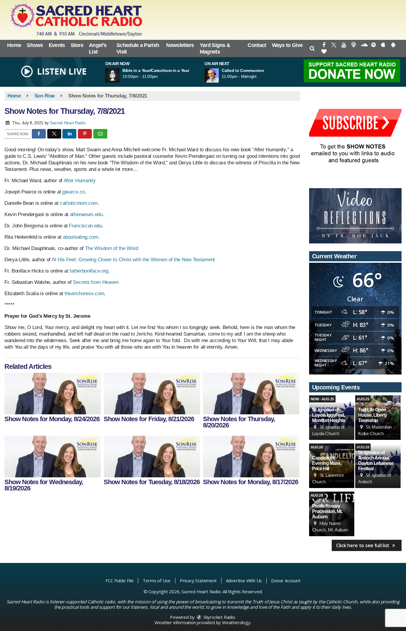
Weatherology (236, 622)
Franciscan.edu (85, 226)
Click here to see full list (363, 545)
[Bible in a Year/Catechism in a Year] (119, 75)
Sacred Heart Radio (68, 122)
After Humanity (80, 180)
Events (57, 45)
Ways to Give (287, 45)
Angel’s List (97, 48)
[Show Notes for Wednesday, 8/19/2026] (52, 456)
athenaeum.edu (86, 214)
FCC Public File (119, 580)
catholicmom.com (79, 203)
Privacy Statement (198, 580)
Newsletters (180, 45)
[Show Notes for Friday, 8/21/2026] (152, 393)
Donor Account (285, 580)
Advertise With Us (244, 580)
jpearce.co (73, 192)
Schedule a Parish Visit (138, 48)
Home (14, 45)
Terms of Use (157, 580)
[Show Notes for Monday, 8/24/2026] (52, 393)
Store (77, 45)
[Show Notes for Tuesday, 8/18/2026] (152, 456)
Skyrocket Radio (218, 617)
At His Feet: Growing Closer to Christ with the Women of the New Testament (133, 259)
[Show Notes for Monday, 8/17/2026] (251, 456)
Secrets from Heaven (95, 282)
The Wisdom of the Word (111, 248)
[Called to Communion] (219, 75)
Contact (257, 45)
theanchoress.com (84, 293)
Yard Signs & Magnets (215, 48)
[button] (312, 48)
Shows (35, 45)
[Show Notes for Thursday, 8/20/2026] (251, 393)
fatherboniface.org (89, 271)
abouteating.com (80, 237)
